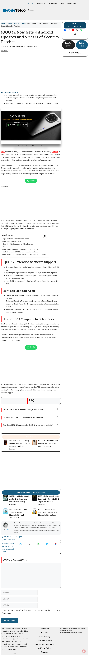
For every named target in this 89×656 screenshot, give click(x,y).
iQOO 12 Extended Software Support (16, 239)
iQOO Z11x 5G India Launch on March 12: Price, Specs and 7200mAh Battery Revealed (19, 500)
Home (3, 23)
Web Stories (71, 3)
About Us (44, 632)
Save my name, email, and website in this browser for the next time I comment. (31, 612)
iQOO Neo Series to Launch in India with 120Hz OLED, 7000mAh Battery (48, 444)
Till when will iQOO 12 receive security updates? (20, 252)
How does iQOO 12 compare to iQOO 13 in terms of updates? (24, 255)
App (62, 3)
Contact (31, 10)
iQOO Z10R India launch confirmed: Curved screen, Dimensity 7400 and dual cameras (47, 514)
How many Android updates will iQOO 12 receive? (21, 249)
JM (10, 46)
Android (17, 23)
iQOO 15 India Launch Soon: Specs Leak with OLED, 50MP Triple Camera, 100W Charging (48, 500)
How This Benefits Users (12, 241)
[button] (28, 17)
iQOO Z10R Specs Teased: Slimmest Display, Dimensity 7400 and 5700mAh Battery (18, 514)
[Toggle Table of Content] (44, 236)
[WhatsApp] (7, 653)
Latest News (81, 45)
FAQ (4, 247)
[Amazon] (33, 653)
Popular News (68, 45)
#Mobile (76, 53)
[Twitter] (4, 529)
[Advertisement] (31, 67)
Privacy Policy (44, 636)
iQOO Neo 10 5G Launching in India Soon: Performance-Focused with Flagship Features (19, 445)
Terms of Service (44, 640)
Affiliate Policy (44, 648)
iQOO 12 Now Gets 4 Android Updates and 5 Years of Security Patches (30, 38)
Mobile (30, 3)
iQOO (24, 23)
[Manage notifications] (84, 651)
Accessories (53, 3)
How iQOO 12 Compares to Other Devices (18, 244)
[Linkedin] (8, 530)
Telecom (39, 3)
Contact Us (44, 628)
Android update (9, 540)
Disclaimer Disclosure (44, 644)
